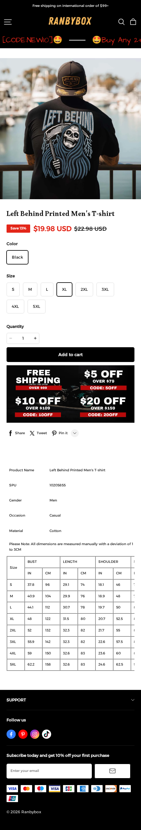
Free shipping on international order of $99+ (70, 6)
